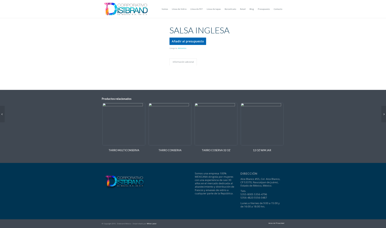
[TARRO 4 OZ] (383, 114)
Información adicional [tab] (183, 61)
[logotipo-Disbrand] (126, 9)
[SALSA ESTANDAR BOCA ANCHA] (2, 114)
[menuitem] (165, 9)
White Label (151, 223)
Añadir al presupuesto (188, 41)
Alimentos (182, 48)
